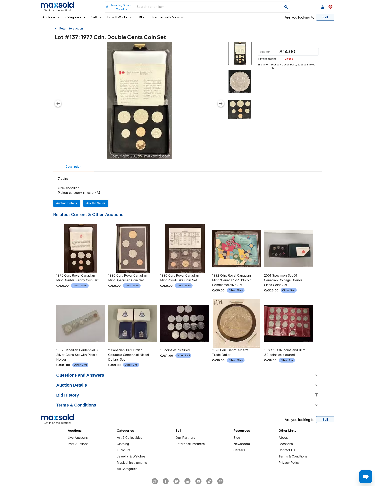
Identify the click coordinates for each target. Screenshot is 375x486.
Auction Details (66, 203)
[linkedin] (187, 481)
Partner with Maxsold (168, 17)
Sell (94, 17)
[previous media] (58, 103)
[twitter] (176, 481)
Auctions (48, 17)
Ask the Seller (95, 203)
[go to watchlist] (330, 7)
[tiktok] (209, 481)
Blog (142, 17)
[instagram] (154, 481)
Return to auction (71, 28)
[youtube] (198, 481)
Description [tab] (73, 166)
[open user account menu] (323, 7)
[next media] (221, 103)
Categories (73, 17)
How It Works (117, 17)
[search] (286, 7)
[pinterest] (220, 481)
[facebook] (165, 481)
